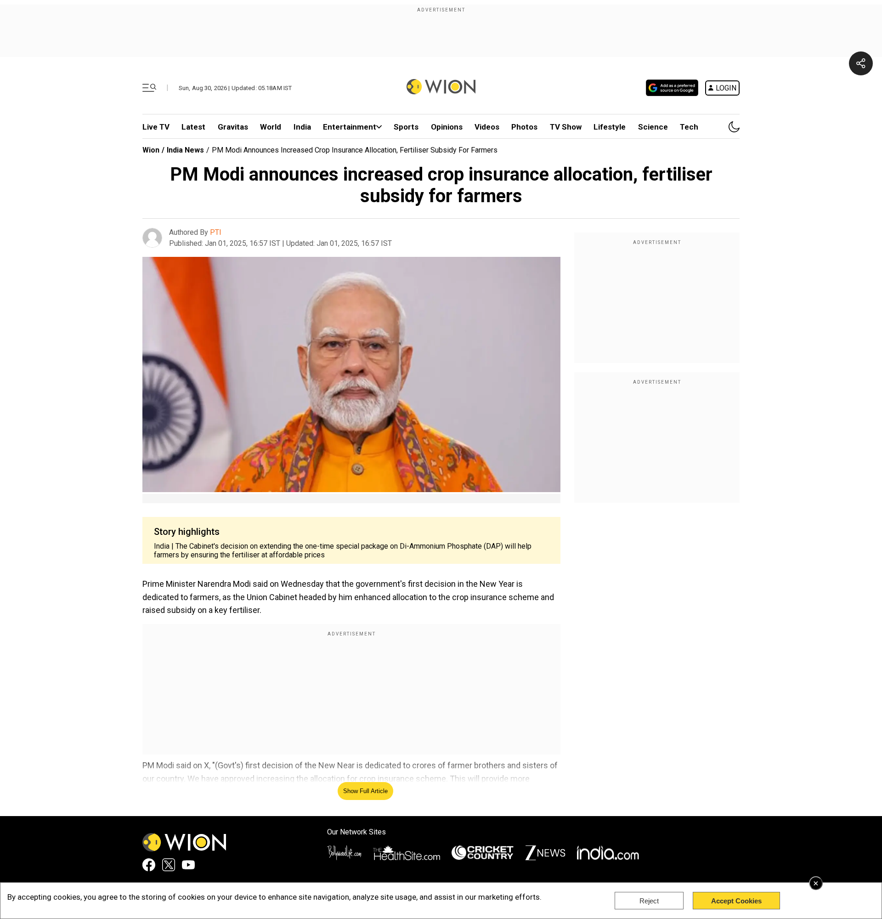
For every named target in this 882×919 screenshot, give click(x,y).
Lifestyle (610, 126)
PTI (215, 232)
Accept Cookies (736, 901)
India (302, 126)
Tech (689, 126)
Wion (150, 150)
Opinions (447, 126)
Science (653, 126)
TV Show (566, 126)
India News (185, 150)
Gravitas (233, 126)
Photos (524, 126)
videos (487, 126)
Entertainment (349, 126)
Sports (406, 126)
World (270, 126)
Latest (193, 126)
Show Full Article (365, 791)
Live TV (156, 126)
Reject (649, 901)
